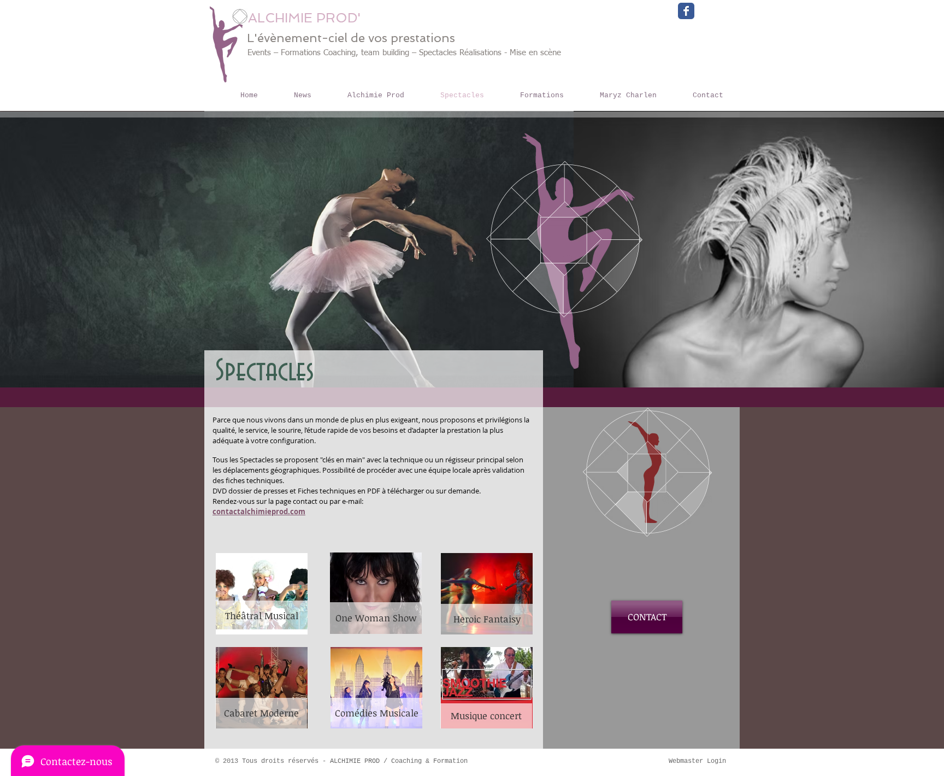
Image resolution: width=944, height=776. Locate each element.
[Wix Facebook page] (686, 11)
